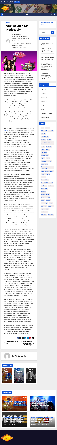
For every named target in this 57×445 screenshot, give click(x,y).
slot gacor (43, 185)
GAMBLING (44, 97)
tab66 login (44, 188)
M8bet (48, 158)
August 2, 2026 (36, 408)
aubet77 (51, 130)
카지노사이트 (44, 211)
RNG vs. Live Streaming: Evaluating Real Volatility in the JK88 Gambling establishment (47, 66)
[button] (51, 14)
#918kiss (25, 36)
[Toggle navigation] (27, 14)
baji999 (49, 139)
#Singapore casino (17, 45)
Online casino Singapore (47, 171)
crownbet (48, 146)
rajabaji (48, 174)
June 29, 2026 (36, 424)
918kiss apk (44, 130)
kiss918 (43, 158)
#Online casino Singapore (19, 43)
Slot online (50, 185)
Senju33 (43, 177)
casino (43, 146)
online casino (44, 164)
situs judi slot (44, 180)
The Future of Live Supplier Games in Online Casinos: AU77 (47, 50)
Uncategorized (45, 117)
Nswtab (49, 161)
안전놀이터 (50, 206)
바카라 (50, 203)
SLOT (42, 105)
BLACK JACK (44, 89)
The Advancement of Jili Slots (14, 404)
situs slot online (45, 182)
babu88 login (44, 136)
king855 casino (45, 155)
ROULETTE (44, 101)
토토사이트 (43, 214)
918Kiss (6, 130)
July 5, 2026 (8, 424)
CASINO (8, 22)
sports (42, 109)
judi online (44, 152)
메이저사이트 (44, 203)
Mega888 (43, 161)
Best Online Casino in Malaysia (46, 143)
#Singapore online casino (19, 47)
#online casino (16, 41)
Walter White (17, 34)
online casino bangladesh (44, 167)
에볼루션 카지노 (45, 209)
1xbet (42, 128)
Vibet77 (43, 197)
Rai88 (42, 174)
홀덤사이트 (50, 214)
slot (52, 182)
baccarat (43, 139)
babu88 (43, 133)
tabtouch (43, 191)
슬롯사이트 (43, 206)
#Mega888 (26, 38)
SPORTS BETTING (46, 113)
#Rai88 (29, 43)
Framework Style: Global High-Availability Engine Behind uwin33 (47, 57)
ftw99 (42, 149)
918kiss (47, 128)
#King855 (14, 38)
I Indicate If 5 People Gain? (12, 342)
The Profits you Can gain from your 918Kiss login (26, 343)
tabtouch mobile (45, 194)
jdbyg (47, 149)
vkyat (48, 197)
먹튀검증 (48, 200)
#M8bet (20, 38)
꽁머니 (42, 200)
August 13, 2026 (9, 408)
